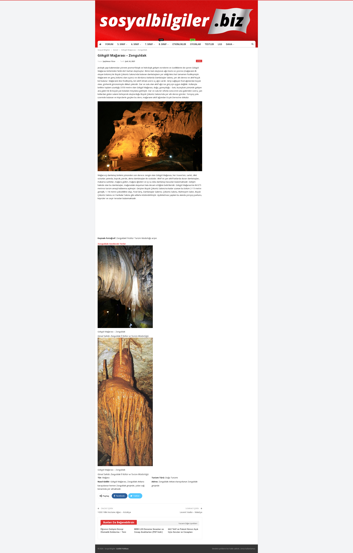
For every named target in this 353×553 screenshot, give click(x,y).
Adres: (155, 481)
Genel (199, 61)
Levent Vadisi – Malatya (191, 512)
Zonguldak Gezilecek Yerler (112, 243)
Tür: (100, 477)
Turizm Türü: (158, 477)
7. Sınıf (149, 44)
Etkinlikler (179, 44)
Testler (209, 44)
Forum (109, 44)
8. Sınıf (163, 43)
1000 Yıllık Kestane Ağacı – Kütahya (114, 512)
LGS (220, 44)
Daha (229, 44)
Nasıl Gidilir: (104, 481)
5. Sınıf (121, 44)
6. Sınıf (135, 44)
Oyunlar (195, 43)
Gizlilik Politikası (122, 548)
